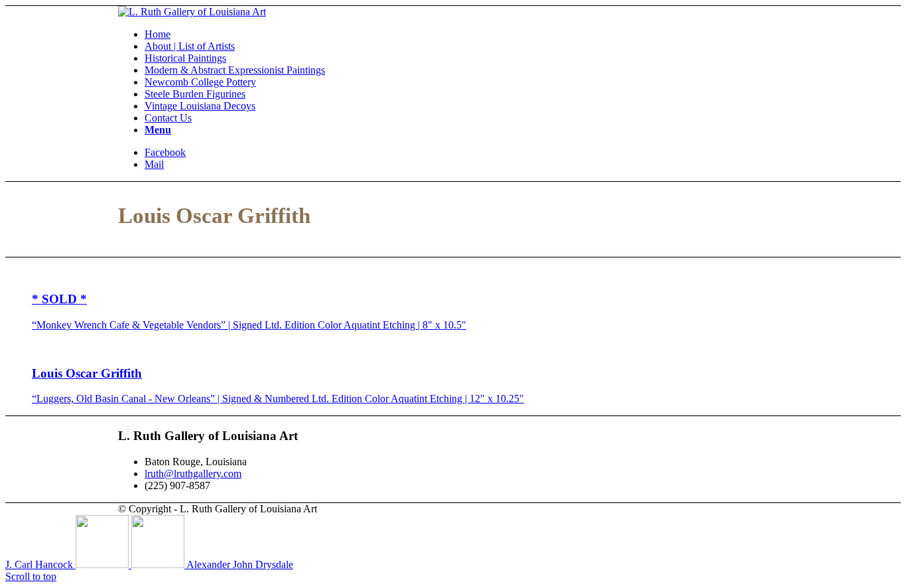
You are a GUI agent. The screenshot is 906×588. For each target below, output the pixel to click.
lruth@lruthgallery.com (193, 473)
